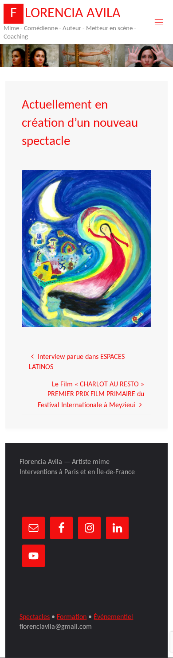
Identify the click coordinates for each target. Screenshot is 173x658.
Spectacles (35, 617)
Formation (71, 617)
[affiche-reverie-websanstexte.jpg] (87, 248)
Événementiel (113, 617)
